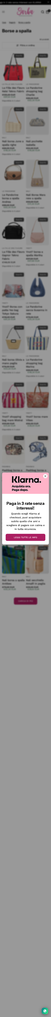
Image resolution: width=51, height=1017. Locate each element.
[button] (25, 537)
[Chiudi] (45, 476)
